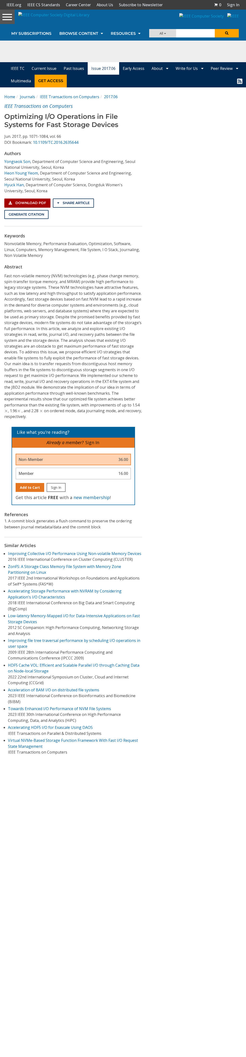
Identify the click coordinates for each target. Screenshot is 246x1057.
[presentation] (6, 411)
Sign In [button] (233, 4)
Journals (27, 96)
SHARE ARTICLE (76, 203)
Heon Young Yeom (21, 173)
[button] (217, 5)
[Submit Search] (227, 33)
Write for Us (187, 68)
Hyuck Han (14, 184)
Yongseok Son (17, 161)
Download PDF (30, 203)
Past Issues (74, 68)
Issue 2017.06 (103, 68)
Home (9, 96)
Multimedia (21, 81)
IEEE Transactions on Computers (69, 96)
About (158, 68)
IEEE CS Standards (43, 4)
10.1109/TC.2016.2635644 (55, 142)
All (162, 33)
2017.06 (111, 96)
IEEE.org (13, 4)
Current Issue (44, 68)
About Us (105, 4)
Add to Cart (30, 487)
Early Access (133, 68)
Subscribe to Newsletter (141, 4)
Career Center (78, 4)
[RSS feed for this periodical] (240, 81)
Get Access (50, 81)
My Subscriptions (31, 33)
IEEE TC (18, 68)
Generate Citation (26, 214)
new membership (92, 497)
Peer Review (222, 68)
